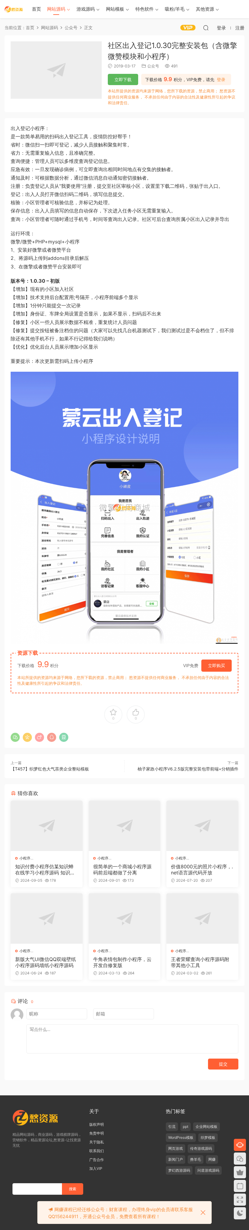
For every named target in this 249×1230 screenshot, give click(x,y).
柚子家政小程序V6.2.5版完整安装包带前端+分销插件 (188, 768)
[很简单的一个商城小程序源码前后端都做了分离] (125, 826)
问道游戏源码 (208, 1170)
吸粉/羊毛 (175, 9)
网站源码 (56, 9)
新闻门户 (175, 1159)
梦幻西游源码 (179, 1170)
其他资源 (205, 9)
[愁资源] (14, 9)
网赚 (212, 1159)
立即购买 (216, 665)
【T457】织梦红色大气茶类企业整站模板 (50, 768)
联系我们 (96, 1151)
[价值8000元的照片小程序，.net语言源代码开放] (202, 826)
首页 (36, 9)
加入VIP (95, 1168)
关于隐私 (96, 1142)
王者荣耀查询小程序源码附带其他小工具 (200, 962)
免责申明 (96, 1133)
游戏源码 (86, 9)
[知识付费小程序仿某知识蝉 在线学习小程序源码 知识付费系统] (47, 826)
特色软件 (144, 9)
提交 (223, 1063)
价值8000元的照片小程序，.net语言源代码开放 (202, 869)
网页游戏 (175, 1148)
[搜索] (206, 27)
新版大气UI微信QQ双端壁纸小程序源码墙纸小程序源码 (45, 962)
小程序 (24, 858)
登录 (221, 80)
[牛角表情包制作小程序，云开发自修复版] (125, 918)
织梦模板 (208, 1137)
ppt (185, 1126)
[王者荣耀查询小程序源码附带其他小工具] (202, 918)
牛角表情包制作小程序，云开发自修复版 (122, 962)
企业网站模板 (206, 1126)
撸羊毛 (195, 1159)
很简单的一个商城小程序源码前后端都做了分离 (122, 869)
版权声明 (96, 1124)
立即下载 (122, 79)
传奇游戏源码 (201, 1148)
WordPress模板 (180, 1137)
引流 (172, 1126)
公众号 (153, 66)
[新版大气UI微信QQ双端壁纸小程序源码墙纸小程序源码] (47, 918)
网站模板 (115, 9)
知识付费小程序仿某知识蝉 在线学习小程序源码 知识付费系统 (45, 869)
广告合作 (96, 1159)
